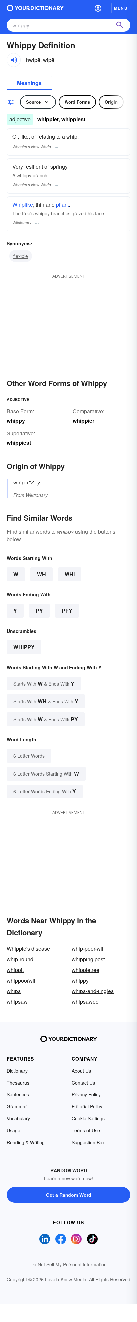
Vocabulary (18, 1118)
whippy (24, 647)
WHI (70, 574)
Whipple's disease (28, 948)
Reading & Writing (26, 1142)
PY (39, 610)
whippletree (85, 970)
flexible (20, 256)
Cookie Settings (88, 1118)
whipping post (88, 959)
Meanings (29, 83)
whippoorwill (22, 980)
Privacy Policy (86, 1094)
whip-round (20, 959)
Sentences (18, 1094)
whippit (15, 970)
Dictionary (17, 1070)
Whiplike (22, 204)
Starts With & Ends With (43, 683)
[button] (98, 8)
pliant (62, 204)
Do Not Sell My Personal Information (68, 1264)
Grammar (17, 1106)
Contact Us (83, 1082)
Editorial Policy (87, 1106)
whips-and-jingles (93, 991)
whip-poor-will (88, 948)
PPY (67, 610)
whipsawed (85, 1001)
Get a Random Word (68, 1195)
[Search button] (120, 25)
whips (14, 991)
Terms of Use (86, 1130)
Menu (121, 8)
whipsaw (17, 1001)
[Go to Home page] (35, 8)
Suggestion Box (88, 1142)
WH (41, 574)
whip (19, 482)
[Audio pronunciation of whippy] (14, 60)
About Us (81, 1070)
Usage (13, 1130)
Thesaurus (18, 1082)
